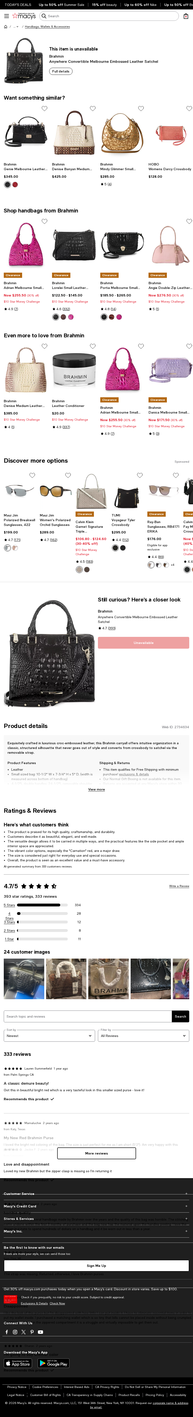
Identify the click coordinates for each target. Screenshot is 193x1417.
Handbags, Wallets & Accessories (47, 26)
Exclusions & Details (34, 1303)
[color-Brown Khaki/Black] (87, 569)
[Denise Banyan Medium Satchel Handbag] (74, 132)
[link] (26, 175)
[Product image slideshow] (49, 653)
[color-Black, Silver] (187, 569)
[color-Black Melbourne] (56, 317)
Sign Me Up (96, 1266)
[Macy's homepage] (6, 27)
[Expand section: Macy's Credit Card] (96, 1206)
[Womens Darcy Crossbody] (171, 132)
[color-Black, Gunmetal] (123, 548)
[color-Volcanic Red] (15, 184)
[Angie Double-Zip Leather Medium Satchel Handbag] (171, 245)
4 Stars (9, 914)
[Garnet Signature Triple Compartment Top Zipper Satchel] (92, 491)
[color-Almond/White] (79, 569)
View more (96, 789)
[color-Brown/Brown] (15, 548)
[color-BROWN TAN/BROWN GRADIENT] (151, 565)
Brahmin (56, 56)
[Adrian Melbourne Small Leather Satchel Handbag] (26, 245)
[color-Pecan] (111, 317)
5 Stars (9, 905)
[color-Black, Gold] (115, 548)
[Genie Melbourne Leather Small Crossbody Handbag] (26, 132)
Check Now (57, 1303)
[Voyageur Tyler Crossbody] (128, 491)
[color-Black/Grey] (7, 548)
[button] (16, 27)
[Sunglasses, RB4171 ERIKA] (163, 491)
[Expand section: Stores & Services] (96, 1219)
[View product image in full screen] (10, 704)
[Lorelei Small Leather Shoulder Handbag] (74, 245)
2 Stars (9, 930)
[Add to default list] (44, 108)
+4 (172, 565)
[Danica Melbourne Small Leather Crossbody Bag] (171, 370)
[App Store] (18, 1363)
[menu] (6, 16)
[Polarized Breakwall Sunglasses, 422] (20, 491)
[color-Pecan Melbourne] (63, 317)
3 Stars (9, 922)
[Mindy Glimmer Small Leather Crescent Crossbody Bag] (122, 132)
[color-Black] (7, 184)
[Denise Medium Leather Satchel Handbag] (26, 370)
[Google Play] (53, 1363)
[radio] (7, 184)
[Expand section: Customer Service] (96, 1194)
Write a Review (179, 886)
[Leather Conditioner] (74, 370)
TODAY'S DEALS (18, 5)
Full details (60, 71)
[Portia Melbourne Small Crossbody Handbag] (122, 245)
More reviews (96, 1153)
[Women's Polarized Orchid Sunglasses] (56, 491)
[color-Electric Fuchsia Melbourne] (71, 317)
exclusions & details (134, 774)
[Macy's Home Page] (24, 16)
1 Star (9, 939)
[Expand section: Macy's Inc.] (96, 1231)
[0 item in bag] (186, 16)
